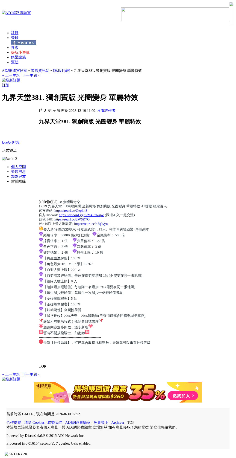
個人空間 (18, 167)
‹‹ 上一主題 (11, 75)
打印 (5, 85)
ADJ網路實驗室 (14, 70)
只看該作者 (106, 111)
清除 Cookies (34, 422)
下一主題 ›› (31, 75)
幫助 (14, 62)
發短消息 (18, 172)
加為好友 (18, 176)
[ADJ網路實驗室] (16, 13)
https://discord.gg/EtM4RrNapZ (81, 215)
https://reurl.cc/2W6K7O (72, 219)
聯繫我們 (54, 422)
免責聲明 (101, 422)
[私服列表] (61, 70)
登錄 (14, 38)
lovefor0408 (10, 142)
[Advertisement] (77, 167)
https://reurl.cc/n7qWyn (91, 224)
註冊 (14, 33)
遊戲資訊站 (40, 70)
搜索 (14, 47)
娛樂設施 (18, 57)
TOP (42, 366)
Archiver (117, 422)
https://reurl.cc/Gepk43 (70, 210)
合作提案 (13, 422)
